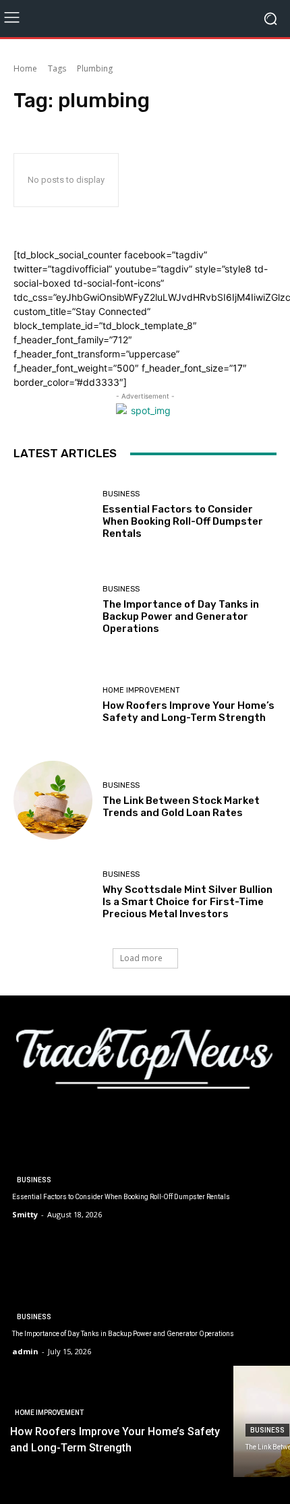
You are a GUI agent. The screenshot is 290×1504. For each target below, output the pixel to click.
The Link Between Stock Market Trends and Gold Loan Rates (181, 806)
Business (121, 494)
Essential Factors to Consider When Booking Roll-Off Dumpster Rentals (183, 521)
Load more (141, 958)
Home (25, 68)
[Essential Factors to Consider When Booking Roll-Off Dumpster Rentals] (52, 514)
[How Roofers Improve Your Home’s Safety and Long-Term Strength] (52, 705)
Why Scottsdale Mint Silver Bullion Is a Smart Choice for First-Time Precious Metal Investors (187, 902)
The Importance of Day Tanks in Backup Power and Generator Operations (181, 616)
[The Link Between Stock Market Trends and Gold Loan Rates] (52, 800)
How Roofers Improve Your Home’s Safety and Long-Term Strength (188, 711)
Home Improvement (141, 690)
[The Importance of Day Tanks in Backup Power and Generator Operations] (52, 610)
